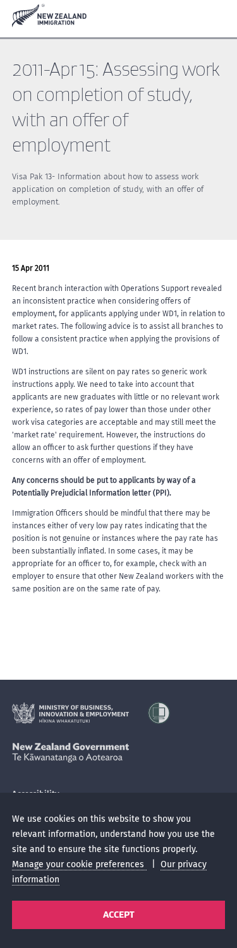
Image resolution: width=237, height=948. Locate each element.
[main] (118, 375)
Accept (118, 914)
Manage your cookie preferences (79, 864)
